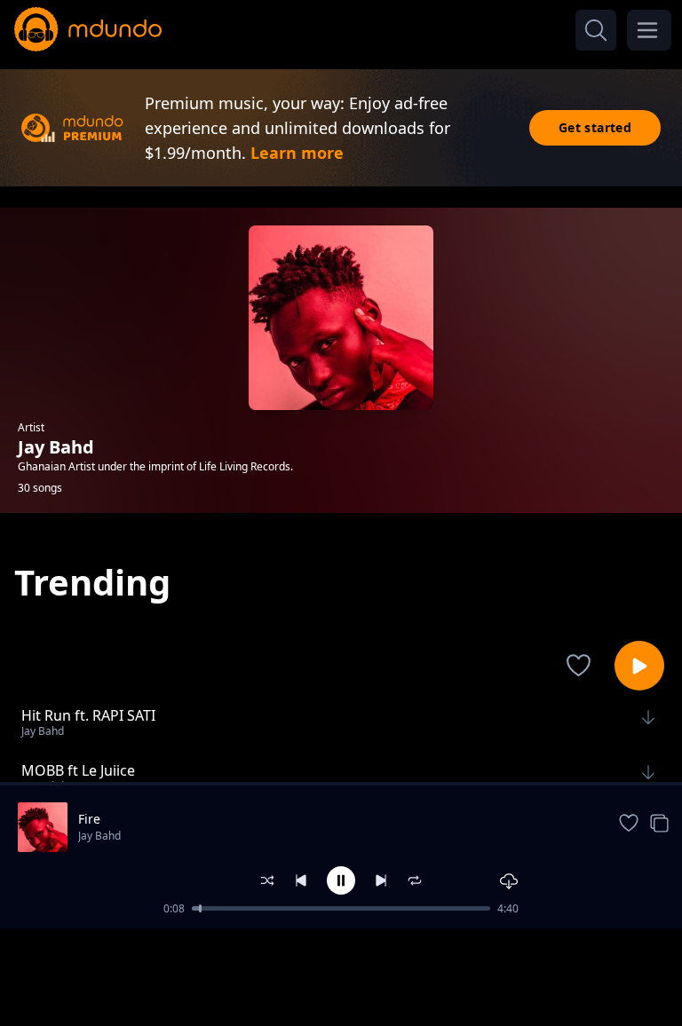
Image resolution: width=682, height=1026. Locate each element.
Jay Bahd (99, 835)
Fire (89, 818)
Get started (595, 127)
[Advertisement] (341, 975)
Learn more (297, 152)
